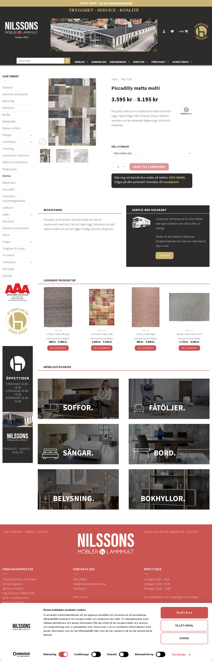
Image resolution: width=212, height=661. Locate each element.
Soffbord (7, 207)
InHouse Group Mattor (58, 338)
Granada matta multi (102, 334)
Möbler (80, 61)
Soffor (6, 214)
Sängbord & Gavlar (13, 248)
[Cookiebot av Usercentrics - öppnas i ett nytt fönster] (21, 654)
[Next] (101, 112)
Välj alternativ (58, 348)
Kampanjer (99, 61)
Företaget (158, 61)
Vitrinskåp (8, 269)
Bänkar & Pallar (11, 128)
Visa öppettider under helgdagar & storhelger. (171, 597)
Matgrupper (9, 169)
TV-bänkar (8, 255)
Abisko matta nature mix (189, 334)
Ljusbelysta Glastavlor (15, 155)
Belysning (8, 101)
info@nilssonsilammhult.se (89, 584)
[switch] (96, 654)
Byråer (6, 115)
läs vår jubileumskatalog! (115, 3)
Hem (114, 79)
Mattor (6, 176)
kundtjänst (170, 182)
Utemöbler (9, 262)
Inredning (8, 148)
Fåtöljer (7, 135)
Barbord (7, 87)
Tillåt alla (184, 612)
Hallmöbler (9, 142)
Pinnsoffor (8, 189)
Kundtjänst (181, 61)
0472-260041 (177, 177)
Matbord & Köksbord (15, 162)
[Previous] (43, 112)
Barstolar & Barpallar (15, 94)
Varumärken (117, 61)
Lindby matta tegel (145, 334)
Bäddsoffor (9, 121)
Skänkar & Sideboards (15, 228)
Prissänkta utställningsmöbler (14, 198)
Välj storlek (120, 146)
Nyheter (138, 61)
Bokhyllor (8, 108)
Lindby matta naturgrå (58, 334)
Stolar (6, 235)
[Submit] (67, 61)
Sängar (6, 242)
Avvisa (184, 638)
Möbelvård (9, 183)
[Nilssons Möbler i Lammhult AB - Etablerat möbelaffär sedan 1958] (21, 31)
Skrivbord (8, 221)
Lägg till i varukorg (149, 167)
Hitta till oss (80, 597)
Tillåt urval (184, 625)
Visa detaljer (179, 654)
